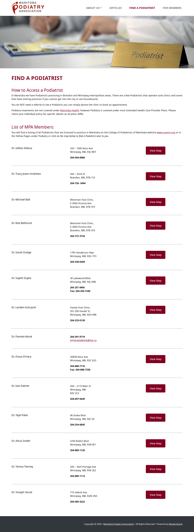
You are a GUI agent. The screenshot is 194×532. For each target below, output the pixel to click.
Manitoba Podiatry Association (118, 524)
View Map (156, 150)
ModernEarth (176, 524)
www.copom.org (166, 132)
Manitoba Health (69, 110)
